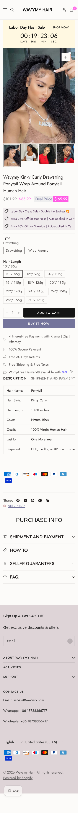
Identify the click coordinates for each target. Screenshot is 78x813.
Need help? (16, 506)
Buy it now (39, 323)
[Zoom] (66, 57)
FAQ (14, 577)
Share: (8, 500)
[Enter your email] (70, 641)
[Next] (64, 95)
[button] (60, 27)
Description (15, 379)
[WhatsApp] (41, 500)
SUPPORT (10, 677)
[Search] (12, 9)
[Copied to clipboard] (48, 500)
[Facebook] (18, 500)
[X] (26, 500)
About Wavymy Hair (20, 658)
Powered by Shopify (17, 777)
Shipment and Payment (53, 379)
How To (19, 550)
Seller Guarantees (32, 563)
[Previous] (13, 95)
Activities (12, 667)
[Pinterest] (33, 500)
